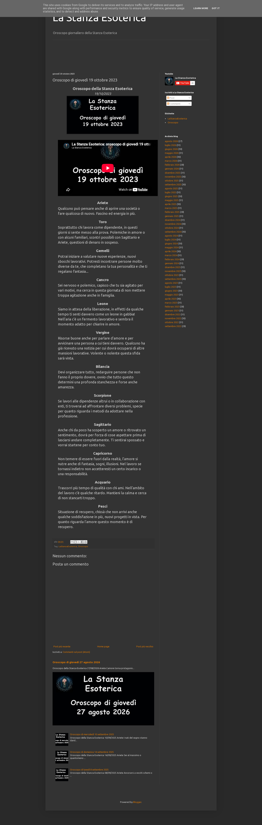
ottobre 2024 (172, 228)
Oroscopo (83, 546)
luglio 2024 (170, 239)
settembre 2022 (173, 326)
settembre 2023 (173, 279)
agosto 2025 (171, 188)
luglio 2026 (170, 145)
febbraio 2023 (172, 306)
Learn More (200, 8)
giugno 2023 (171, 290)
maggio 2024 (171, 247)
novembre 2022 (173, 318)
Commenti (174, 103)
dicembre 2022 (172, 314)
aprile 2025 (170, 204)
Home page (103, 646)
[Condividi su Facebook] (82, 542)
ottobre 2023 (172, 275)
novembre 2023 (173, 271)
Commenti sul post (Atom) (76, 652)
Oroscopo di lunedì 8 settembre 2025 (89, 769)
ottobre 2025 (172, 180)
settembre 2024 (173, 231)
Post (171, 98)
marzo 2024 (171, 255)
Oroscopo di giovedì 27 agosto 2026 (76, 662)
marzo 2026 (171, 161)
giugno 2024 (171, 243)
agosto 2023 (171, 283)
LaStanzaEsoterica (68, 546)
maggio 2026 (171, 153)
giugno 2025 (171, 196)
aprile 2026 (170, 157)
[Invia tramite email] (72, 542)
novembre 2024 (173, 224)
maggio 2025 (171, 200)
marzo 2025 (171, 208)
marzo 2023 (171, 302)
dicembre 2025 (172, 172)
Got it (216, 8)
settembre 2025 (173, 184)
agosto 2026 (171, 141)
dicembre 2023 (172, 267)
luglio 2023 (170, 287)
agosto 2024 (171, 235)
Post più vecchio (144, 646)
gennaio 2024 (172, 263)
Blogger (137, 802)
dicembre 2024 (172, 220)
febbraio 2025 (172, 212)
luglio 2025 (170, 192)
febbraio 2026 (172, 164)
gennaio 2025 (172, 216)
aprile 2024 (170, 251)
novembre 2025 (173, 176)
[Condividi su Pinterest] (85, 542)
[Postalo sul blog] (75, 542)
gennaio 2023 (172, 310)
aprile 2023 (170, 298)
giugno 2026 (171, 149)
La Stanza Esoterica (99, 17)
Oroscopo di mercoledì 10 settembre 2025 (92, 734)
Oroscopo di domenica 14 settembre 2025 (92, 752)
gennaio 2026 (172, 168)
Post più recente (61, 646)
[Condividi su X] (79, 542)
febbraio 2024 (172, 259)
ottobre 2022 (172, 322)
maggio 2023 (171, 294)
